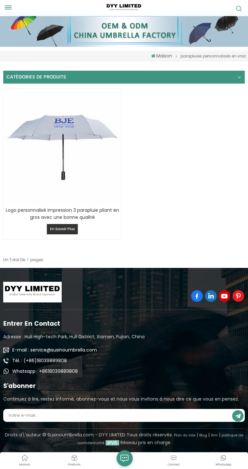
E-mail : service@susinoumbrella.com (54, 350)
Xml (214, 435)
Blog (203, 435)
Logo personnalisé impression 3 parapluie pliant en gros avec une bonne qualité (62, 213)
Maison (164, 56)
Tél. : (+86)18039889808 (39, 360)
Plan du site (184, 435)
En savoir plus (62, 229)
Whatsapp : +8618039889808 (45, 371)
